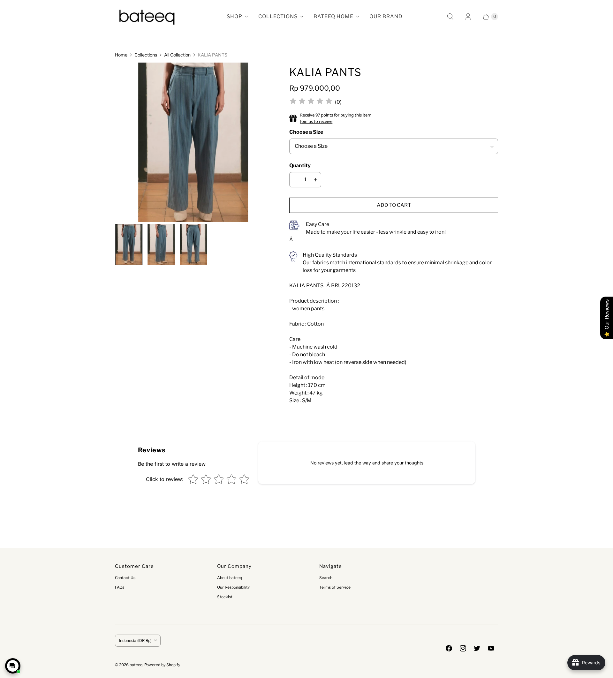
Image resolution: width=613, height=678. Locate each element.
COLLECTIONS (278, 16)
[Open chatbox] (12, 666)
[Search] (450, 16)
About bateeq (229, 577)
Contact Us (125, 577)
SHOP (234, 16)
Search (325, 577)
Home (121, 54)
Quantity (300, 165)
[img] (311, 102)
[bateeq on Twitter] (477, 648)
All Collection (177, 54)
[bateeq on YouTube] (491, 648)
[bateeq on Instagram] (463, 648)
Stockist (224, 596)
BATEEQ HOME (333, 16)
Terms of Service (335, 587)
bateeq (136, 664)
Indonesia (135, 640)
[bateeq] (147, 16)
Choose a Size (306, 132)
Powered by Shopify (162, 664)
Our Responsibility (233, 587)
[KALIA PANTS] (193, 145)
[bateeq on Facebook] (449, 648)
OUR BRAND (386, 16)
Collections (145, 54)
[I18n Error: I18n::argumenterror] (128, 244)
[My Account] (468, 16)
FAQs (119, 587)
